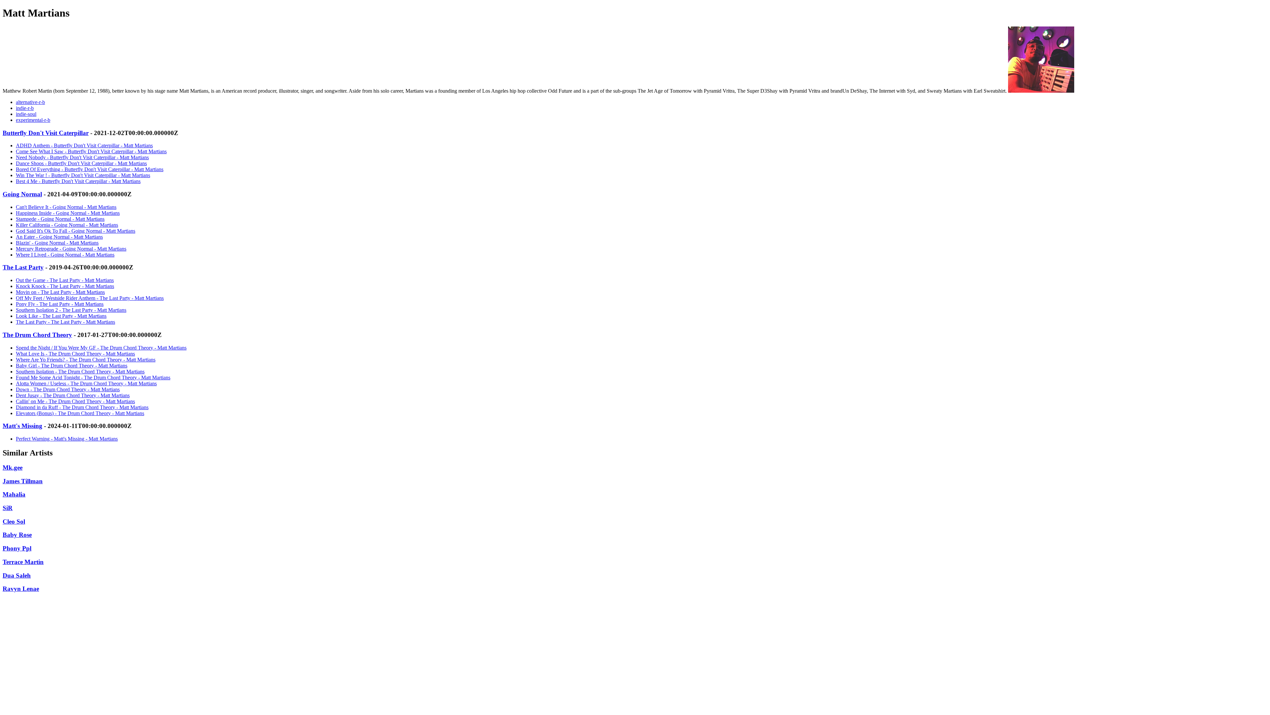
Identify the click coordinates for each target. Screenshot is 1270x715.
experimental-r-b (33, 120)
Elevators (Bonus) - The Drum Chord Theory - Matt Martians (80, 413)
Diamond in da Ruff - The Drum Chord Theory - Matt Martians (82, 407)
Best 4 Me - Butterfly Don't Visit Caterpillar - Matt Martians (78, 181)
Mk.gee (12, 467)
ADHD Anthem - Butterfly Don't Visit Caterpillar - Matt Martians (84, 145)
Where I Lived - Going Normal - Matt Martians (65, 255)
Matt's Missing (22, 425)
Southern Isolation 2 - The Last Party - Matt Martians (71, 310)
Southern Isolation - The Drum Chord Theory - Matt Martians (80, 371)
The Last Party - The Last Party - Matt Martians (65, 322)
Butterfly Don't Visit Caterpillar (46, 132)
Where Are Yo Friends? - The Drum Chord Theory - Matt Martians (85, 359)
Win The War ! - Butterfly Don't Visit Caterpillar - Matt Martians (83, 175)
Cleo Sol (14, 521)
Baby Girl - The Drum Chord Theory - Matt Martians (71, 365)
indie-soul (26, 114)
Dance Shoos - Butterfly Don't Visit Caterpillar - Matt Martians (81, 163)
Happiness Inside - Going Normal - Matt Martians (68, 213)
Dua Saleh (17, 575)
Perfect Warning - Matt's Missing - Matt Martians (67, 439)
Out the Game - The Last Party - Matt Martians (65, 280)
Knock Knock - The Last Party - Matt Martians (65, 286)
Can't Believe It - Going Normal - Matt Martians (66, 207)
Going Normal (22, 194)
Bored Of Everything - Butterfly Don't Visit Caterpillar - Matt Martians (89, 169)
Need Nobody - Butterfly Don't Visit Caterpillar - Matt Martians (82, 157)
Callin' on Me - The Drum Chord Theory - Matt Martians (75, 401)
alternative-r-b (30, 102)
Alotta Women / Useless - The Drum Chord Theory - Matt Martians (86, 383)
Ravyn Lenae (21, 588)
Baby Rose (17, 534)
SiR (8, 507)
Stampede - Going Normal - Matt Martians (60, 219)
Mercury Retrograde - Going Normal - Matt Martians (71, 249)
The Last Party (23, 267)
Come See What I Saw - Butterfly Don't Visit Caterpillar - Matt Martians (91, 151)
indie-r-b (25, 108)
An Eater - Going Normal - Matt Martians (59, 237)
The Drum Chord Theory (37, 334)
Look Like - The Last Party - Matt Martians (61, 316)
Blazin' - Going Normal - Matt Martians (57, 243)
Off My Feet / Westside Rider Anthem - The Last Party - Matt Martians (90, 298)
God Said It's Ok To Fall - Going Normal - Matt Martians (75, 231)
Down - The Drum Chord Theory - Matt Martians (68, 389)
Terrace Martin (23, 561)
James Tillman (23, 481)
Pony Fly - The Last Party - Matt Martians (60, 304)
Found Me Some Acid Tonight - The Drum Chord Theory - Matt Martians (93, 377)
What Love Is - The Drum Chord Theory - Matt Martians (75, 354)
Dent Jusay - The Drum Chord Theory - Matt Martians (73, 395)
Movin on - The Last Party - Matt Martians (60, 292)
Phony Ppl (17, 548)
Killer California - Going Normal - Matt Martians (67, 225)
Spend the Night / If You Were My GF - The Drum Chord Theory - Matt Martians (101, 348)
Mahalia (14, 494)
